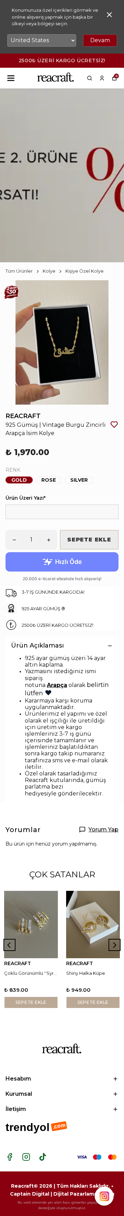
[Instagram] (26, 1157)
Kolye (49, 271)
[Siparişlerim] (102, 78)
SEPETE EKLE (89, 539)
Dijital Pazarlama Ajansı (83, 1194)
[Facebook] (10, 1157)
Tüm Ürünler (19, 271)
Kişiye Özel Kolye (84, 271)
